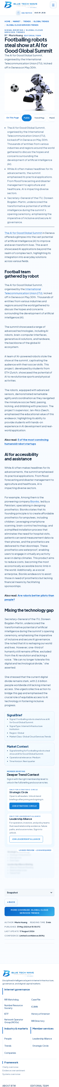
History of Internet (40, 1013)
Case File (35, 999)
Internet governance (17, 989)
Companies (10, 1052)
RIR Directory (37, 1020)
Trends (27, 21)
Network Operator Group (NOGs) (13, 1021)
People (8, 1038)
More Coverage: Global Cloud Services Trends (29, 911)
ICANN (34, 1006)
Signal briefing (14, 30)
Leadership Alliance (42, 1038)
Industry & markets (16, 1028)
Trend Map (39, 118)
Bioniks (34, 501)
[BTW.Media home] (20, 5)
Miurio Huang (21, 922)
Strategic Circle (41, 1045)
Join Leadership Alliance (26, 839)
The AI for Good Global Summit (23, 232)
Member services (43, 1028)
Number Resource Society (13, 1006)
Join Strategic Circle (24, 806)
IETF (6, 1013)
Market (16, 21)
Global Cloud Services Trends (22, 25)
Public (27, 118)
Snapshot (12, 892)
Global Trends (41, 21)
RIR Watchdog (11, 999)
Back (11, 902)
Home (7, 21)
